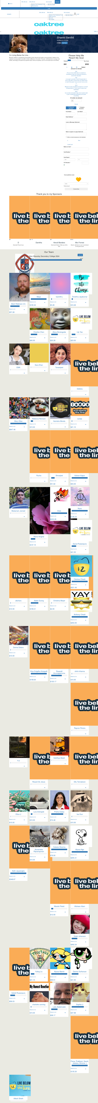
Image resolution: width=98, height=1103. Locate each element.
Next (79, 140)
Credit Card (70, 144)
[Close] (97, 31)
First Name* (68, 111)
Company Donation (81, 107)
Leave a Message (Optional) (73, 122)
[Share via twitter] (58, 43)
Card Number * (67, 152)
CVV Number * (67, 162)
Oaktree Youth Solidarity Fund (38, 4)
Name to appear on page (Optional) (74, 131)
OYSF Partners (34, 6)
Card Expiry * (67, 157)
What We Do (32, 2)
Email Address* (69, 117)
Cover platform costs (69, 175)
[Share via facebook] (57, 43)
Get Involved (49, 2)
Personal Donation (71, 107)
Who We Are (24, 2)
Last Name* (80, 111)
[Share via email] (59, 43)
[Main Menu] (0, 31)
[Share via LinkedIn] (60, 43)
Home (10, 3)
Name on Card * (67, 146)
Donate (57, 2)
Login (49, 8)
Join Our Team (51, 4)
